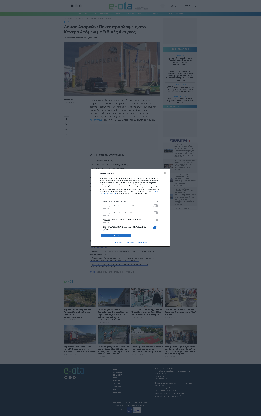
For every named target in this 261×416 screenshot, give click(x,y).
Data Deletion (119, 242)
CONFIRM (116, 235)
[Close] (166, 174)
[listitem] (130, 201)
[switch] (155, 205)
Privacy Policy (142, 242)
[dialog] (130, 208)
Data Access (130, 242)
